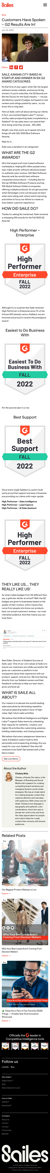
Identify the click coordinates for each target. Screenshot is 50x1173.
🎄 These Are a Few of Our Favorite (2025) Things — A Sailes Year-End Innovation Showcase (22, 1014)
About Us (5, 1119)
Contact (5, 1127)
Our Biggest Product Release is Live (19, 889)
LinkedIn (5, 1067)
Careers (5, 1123)
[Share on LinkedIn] (11, 67)
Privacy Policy (17, 1170)
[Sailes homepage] (7, 5)
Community (6, 1130)
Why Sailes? (6, 1077)
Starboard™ (7, 1105)
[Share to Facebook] (16, 67)
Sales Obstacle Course (11, 1088)
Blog (12, 1067)
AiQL (4, 1084)
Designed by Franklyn (16, 1167)
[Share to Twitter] (21, 67)
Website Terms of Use (30, 1170)
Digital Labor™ (7, 1081)
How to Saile (7, 1098)
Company (6, 1116)
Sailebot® (5, 1102)
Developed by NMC (34, 1167)
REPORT (5, 1134)
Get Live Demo (11, 759)
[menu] (45, 5)
